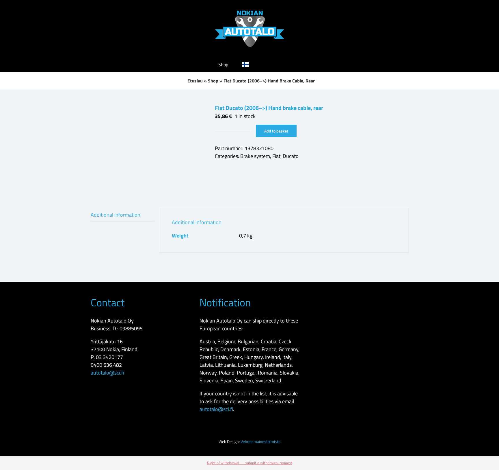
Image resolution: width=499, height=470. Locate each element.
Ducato (291, 156)
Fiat (276, 156)
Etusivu (195, 80)
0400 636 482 (106, 365)
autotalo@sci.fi (107, 373)
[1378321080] (148, 147)
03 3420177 (109, 357)
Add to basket (276, 131)
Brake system (255, 156)
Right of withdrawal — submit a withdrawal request (249, 463)
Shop (213, 80)
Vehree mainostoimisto (260, 441)
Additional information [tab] (115, 215)
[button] (271, 64)
